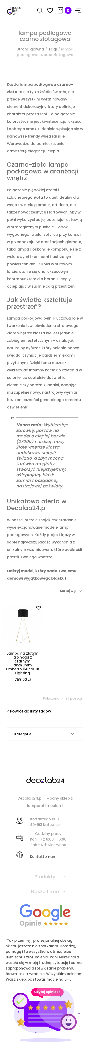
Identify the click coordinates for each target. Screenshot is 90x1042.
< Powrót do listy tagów (29, 711)
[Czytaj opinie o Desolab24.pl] (45, 915)
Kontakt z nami (43, 856)
